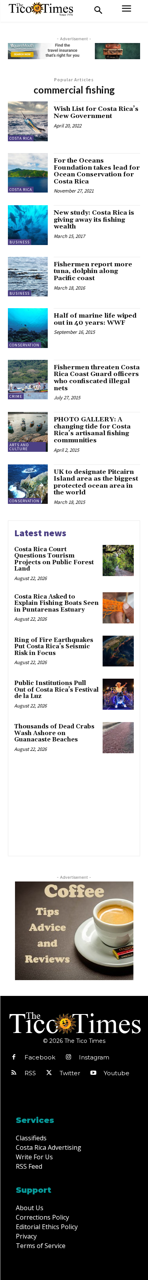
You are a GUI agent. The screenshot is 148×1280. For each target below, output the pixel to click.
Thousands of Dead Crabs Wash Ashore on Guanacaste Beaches (54, 733)
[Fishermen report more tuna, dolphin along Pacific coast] (28, 277)
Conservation (24, 345)
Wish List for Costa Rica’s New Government (96, 112)
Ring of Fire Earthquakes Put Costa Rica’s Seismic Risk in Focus (53, 646)
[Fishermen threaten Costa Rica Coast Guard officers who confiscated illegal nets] (28, 380)
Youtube (116, 1073)
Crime (15, 396)
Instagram (94, 1057)
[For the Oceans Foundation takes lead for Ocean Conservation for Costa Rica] (28, 173)
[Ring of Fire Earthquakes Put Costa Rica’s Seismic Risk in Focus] (118, 651)
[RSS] (14, 1073)
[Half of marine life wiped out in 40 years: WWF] (28, 328)
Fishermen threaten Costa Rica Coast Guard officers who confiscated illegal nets (97, 377)
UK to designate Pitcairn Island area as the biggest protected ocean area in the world (96, 482)
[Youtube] (93, 1073)
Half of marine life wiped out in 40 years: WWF (95, 319)
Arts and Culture (19, 446)
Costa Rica (20, 138)
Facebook (39, 1057)
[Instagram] (68, 1057)
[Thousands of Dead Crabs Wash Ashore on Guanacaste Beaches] (118, 737)
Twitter (70, 1073)
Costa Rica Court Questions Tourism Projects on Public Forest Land (54, 559)
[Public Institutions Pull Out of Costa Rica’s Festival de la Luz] (118, 694)
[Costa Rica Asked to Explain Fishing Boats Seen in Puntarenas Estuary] (118, 607)
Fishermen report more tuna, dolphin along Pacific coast (93, 271)
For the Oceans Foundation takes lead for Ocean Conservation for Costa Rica (97, 171)
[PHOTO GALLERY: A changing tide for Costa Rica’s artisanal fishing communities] (28, 432)
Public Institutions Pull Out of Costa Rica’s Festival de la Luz (56, 689)
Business (19, 242)
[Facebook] (14, 1057)
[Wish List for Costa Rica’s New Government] (28, 121)
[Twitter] (49, 1073)
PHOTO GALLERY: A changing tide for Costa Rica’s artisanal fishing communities (92, 429)
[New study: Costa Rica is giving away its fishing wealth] (28, 225)
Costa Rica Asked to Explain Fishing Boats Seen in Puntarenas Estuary (56, 603)
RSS (30, 1073)
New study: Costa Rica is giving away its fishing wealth (94, 219)
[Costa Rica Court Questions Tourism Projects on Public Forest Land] (118, 560)
